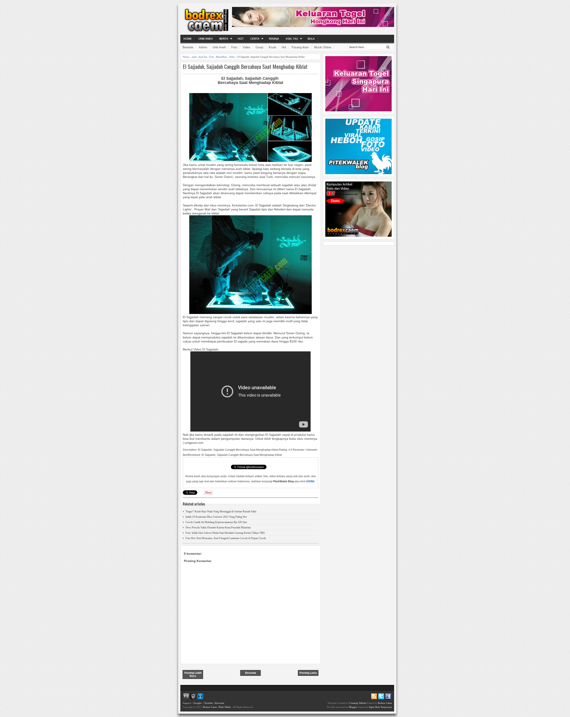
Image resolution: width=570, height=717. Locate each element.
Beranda (188, 47)
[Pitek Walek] (358, 173)
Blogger (353, 707)
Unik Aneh (205, 38)
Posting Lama (308, 672)
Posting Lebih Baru (193, 674)
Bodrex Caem (210, 707)
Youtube (208, 703)
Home (187, 38)
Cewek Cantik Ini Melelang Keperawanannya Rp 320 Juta (216, 522)
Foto (234, 47)
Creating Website (357, 703)
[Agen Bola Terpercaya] (358, 235)
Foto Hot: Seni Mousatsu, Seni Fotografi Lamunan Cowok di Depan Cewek (225, 538)
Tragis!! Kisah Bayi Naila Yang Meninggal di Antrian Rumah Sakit (220, 511)
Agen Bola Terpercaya (380, 707)
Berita (223, 38)
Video (246, 47)
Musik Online (322, 47)
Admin (203, 47)
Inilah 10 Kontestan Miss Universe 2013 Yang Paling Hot (216, 516)
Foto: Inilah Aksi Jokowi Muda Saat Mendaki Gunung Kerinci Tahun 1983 (225, 532)
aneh (194, 56)
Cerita (254, 38)
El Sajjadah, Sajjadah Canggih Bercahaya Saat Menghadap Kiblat (245, 66)
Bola (311, 38)
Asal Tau (292, 38)
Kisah (272, 47)
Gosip (259, 47)
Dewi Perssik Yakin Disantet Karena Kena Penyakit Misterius (218, 527)
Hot (241, 38)
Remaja (274, 38)
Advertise (219, 703)
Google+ (197, 703)
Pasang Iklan (300, 47)
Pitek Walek (225, 707)
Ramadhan (221, 56)
